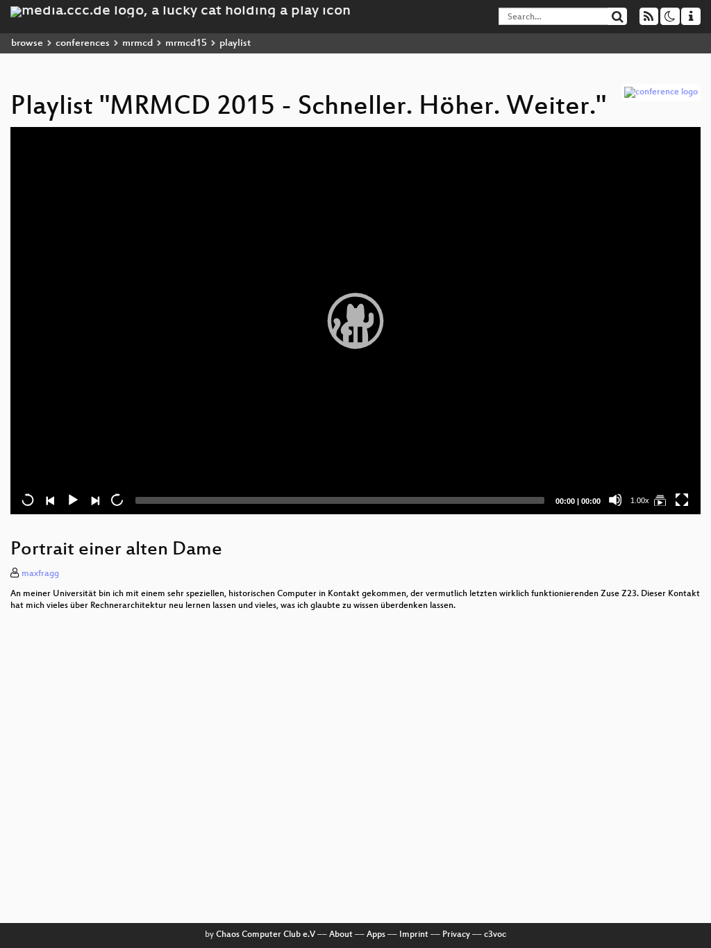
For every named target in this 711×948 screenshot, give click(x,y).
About (341, 935)
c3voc (495, 935)
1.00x (639, 500)
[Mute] (615, 499)
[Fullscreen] (682, 499)
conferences (83, 43)
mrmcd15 (186, 43)
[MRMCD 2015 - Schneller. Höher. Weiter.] (659, 499)
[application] (355, 320)
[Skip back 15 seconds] (28, 499)
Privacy (456, 935)
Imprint (413, 935)
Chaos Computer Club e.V (265, 935)
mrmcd (137, 43)
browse (27, 43)
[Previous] (50, 499)
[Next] (94, 499)
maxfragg (40, 574)
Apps (376, 935)
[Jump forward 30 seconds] (116, 499)
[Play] (355, 320)
